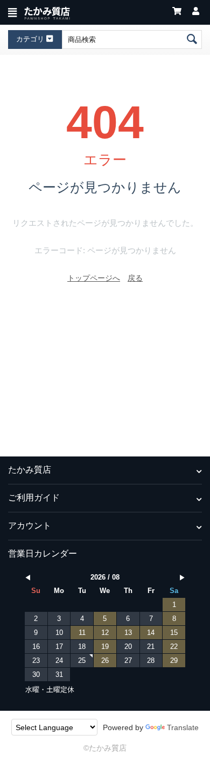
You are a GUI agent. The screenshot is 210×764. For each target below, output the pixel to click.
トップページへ (93, 278)
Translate (183, 727)
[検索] (192, 39)
